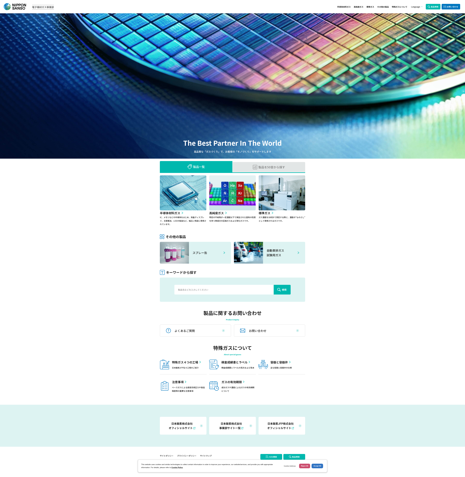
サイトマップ (206, 455)
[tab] (196, 166)
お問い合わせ (452, 6)
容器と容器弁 (279, 362)
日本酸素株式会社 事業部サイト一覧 (230, 426)
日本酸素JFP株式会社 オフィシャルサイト (280, 426)
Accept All (317, 466)
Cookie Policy (177, 467)
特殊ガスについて (399, 6)
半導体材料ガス (344, 6)
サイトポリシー (166, 455)
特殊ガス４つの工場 (185, 362)
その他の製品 (383, 6)
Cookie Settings (290, 466)
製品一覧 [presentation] (199, 167)
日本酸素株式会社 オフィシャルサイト (181, 426)
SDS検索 (273, 456)
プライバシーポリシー (186, 455)
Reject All (304, 466)
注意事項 (178, 382)
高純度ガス (358, 6)
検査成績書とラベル (234, 362)
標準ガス (370, 6)
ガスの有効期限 (231, 382)
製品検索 (434, 6)
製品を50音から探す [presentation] (271, 167)
